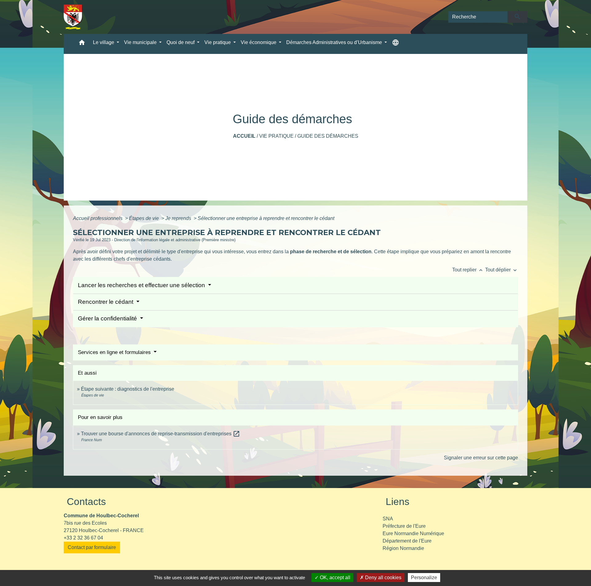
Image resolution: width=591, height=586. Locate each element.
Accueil (244, 136)
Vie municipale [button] (141, 42)
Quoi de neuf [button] (181, 42)
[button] (81, 43)
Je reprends (178, 218)
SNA (388, 518)
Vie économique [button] (259, 42)
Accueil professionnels (98, 218)
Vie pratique (276, 136)
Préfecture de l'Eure (404, 526)
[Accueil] (73, 17)
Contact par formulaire (92, 547)
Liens (397, 501)
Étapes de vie (144, 218)
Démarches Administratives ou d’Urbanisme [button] (334, 42)
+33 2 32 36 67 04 (83, 537)
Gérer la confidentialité (108, 318)
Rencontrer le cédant (106, 302)
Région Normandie (403, 548)
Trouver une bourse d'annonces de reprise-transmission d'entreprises (160, 433)
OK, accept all (334, 577)
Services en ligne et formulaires (115, 352)
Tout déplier (501, 269)
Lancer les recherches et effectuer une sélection (142, 285)
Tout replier (468, 269)
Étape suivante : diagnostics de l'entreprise (127, 389)
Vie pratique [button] (218, 42)
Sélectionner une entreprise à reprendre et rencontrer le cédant (266, 218)
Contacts (86, 501)
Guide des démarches (327, 136)
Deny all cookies (382, 577)
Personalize (424, 577)
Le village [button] (104, 42)
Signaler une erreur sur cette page (481, 457)
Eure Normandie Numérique (413, 533)
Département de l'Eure (407, 540)
